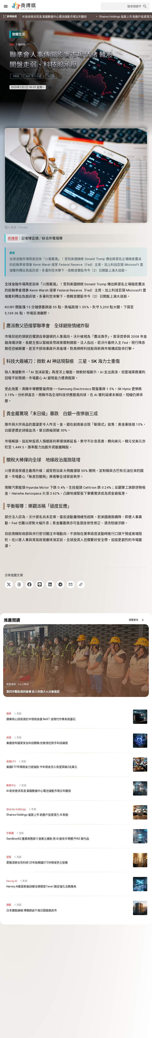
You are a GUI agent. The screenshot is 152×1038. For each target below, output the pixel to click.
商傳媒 (13, 238)
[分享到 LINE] (40, 584)
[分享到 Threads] (19, 584)
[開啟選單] (5, 6)
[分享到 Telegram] (60, 584)
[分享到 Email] (70, 584)
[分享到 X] (9, 584)
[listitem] (76, 717)
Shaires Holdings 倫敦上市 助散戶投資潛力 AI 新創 (54, 16)
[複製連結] (81, 584)
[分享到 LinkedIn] (50, 584)
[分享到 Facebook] (29, 584)
